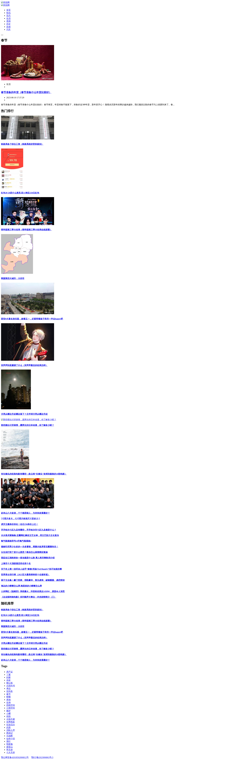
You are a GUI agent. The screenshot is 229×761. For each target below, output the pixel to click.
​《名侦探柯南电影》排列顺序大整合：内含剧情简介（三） (28, 597)
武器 (8, 727)
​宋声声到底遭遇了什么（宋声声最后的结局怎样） (24, 365)
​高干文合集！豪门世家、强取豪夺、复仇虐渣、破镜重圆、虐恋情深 (33, 580)
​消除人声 (10, 730)
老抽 (8, 699)
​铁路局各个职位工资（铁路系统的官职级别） (22, 144)
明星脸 (9, 744)
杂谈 (8, 27)
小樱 (8, 713)
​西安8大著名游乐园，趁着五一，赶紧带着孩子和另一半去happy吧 (32, 319)
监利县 (9, 691)
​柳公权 (9, 683)
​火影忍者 (10, 719)
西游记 (9, 733)
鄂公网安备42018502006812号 (15, 757)
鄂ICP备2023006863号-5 (42, 757)
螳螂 (8, 697)
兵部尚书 (10, 686)
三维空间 (10, 708)
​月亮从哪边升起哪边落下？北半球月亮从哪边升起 (24, 414)
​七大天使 (10, 752)
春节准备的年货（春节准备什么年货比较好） (26, 92)
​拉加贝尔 (10, 725)
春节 (8, 694)
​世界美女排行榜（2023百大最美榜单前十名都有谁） (25, 574)
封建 (8, 677)
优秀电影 (10, 722)
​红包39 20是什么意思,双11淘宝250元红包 (20, 193)
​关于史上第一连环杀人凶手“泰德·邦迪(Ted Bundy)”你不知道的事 (31, 569)
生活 (8, 18)
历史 (8, 24)
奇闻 (8, 21)
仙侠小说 (10, 738)
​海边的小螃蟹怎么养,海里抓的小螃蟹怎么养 (21, 586)
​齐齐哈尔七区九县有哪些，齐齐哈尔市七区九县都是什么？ (28, 530)
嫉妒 (8, 711)
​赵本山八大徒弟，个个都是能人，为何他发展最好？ (25, 513)
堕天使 (9, 750)
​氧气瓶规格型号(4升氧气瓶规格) (16, 541)
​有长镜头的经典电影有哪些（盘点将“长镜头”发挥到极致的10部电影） (34, 474)
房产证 (9, 672)
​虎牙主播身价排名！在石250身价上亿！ (19, 524)
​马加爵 (9, 736)
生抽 (8, 702)
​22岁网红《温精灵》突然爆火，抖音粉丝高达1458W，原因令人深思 (33, 591)
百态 (8, 15)
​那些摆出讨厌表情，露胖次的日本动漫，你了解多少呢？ (27, 425)
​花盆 (8, 680)
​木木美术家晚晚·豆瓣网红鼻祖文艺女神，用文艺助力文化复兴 (30, 535)
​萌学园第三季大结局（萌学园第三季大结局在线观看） (26, 229)
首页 (8, 10)
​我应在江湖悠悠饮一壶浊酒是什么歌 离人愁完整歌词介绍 (28, 558)
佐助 (8, 716)
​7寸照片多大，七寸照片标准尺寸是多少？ (20, 518)
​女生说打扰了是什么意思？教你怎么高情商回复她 (24, 552)
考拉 (8, 688)
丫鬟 (8, 674)
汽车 (8, 29)
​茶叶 (8, 741)
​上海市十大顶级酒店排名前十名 (16, 563)
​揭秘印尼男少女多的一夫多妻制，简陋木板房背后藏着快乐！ (29, 546)
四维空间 (10, 705)
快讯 (8, 13)
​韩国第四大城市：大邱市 (12, 278)
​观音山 (9, 747)
